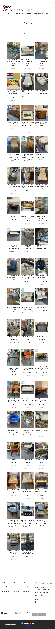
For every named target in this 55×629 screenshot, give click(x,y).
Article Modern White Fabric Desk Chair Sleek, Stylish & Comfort (13, 155)
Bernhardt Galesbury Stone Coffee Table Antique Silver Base (13, 247)
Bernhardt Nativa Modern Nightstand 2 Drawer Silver (27, 247)
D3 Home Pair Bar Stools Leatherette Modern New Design (27, 368)
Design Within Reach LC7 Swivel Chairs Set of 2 (41, 368)
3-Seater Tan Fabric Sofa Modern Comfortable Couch (27, 61)
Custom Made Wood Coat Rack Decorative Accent (27, 338)
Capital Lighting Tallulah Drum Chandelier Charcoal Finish (41, 277)
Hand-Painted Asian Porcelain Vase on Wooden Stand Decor (27, 552)
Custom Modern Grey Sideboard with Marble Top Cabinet (41, 338)
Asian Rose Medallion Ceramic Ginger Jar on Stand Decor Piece (27, 186)
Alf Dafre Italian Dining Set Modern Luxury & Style (28, 92)
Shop (14, 582)
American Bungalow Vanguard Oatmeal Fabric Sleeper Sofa (41, 92)
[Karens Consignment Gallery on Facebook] (36, 602)
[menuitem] (7, 13)
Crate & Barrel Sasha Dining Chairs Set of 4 (41, 306)
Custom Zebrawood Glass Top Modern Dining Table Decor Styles (13, 369)
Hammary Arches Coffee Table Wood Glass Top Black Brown (14, 521)
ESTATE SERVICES (38, 13)
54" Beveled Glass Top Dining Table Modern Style (41, 61)
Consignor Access (17, 586)
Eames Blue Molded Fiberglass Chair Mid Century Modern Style (14, 430)
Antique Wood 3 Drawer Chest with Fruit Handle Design (41, 123)
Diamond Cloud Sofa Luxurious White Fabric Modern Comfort (27, 400)
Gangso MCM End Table (13, 489)
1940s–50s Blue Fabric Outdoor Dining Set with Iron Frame (13, 61)
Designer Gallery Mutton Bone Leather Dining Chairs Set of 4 (13, 400)
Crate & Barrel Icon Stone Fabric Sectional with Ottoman (27, 307)
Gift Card (25, 586)
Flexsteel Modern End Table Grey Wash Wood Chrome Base (27, 461)
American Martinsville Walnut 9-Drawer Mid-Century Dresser (14, 123)
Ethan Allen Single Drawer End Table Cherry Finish (13, 461)
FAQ (24, 582)
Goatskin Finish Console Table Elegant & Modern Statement (41, 491)
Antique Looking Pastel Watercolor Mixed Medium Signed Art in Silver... (28, 124)
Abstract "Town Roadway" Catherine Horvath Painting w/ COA (13, 93)
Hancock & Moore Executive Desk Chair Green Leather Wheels (42, 521)
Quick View (13, 68)
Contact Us (4, 586)
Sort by (21, 33)
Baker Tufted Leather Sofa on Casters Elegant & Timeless (27, 216)
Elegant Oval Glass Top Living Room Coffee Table (28, 430)
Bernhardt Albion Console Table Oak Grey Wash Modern (41, 216)
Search (3, 582)
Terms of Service (5, 591)
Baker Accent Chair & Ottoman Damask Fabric (41, 185)
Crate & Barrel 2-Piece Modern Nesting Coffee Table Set (13, 307)
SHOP (12, 13)
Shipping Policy (27, 591)
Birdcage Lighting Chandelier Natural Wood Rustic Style (42, 247)
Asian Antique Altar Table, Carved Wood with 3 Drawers (41, 155)
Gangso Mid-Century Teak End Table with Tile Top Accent (27, 491)
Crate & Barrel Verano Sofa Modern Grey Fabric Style (13, 338)
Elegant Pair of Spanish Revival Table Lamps (41, 429)
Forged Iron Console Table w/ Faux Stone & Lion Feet (41, 461)
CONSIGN (28, 13)
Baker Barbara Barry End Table (13, 215)
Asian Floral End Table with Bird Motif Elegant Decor (14, 186)
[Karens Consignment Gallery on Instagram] (40, 602)
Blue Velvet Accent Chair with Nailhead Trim (13, 276)
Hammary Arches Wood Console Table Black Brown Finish (27, 521)
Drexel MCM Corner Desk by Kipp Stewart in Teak (41, 400)
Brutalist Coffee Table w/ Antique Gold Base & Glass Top (27, 277)
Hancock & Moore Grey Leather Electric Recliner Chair (13, 552)
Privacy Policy (16, 591)
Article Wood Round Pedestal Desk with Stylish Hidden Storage (28, 155)
